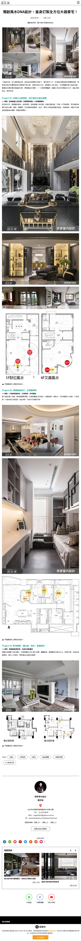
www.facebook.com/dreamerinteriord (43, 818)
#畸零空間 (59, 757)
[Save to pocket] (15, 841)
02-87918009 (43, 812)
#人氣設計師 (9, 762)
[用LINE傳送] (9, 841)
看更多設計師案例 (40, 829)
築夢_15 (53, 822)
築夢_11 (45, 822)
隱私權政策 (52, 931)
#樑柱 (34, 757)
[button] (70, 850)
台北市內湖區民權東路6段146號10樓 (40, 809)
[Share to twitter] (25, 841)
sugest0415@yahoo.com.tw (43, 815)
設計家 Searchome (5, 3)
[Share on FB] (4, 841)
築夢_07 (37, 822)
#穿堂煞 (22, 757)
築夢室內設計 (40, 798)
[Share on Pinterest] (20, 841)
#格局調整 (45, 757)
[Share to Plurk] (30, 841)
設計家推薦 (6, 921)
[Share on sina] (36, 841)
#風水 (11, 757)
